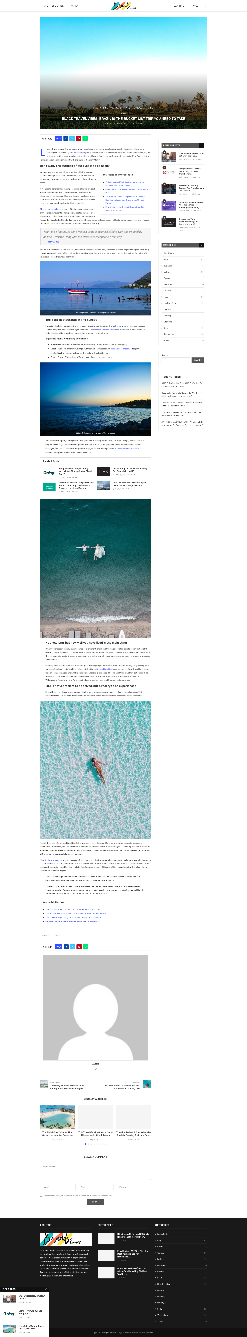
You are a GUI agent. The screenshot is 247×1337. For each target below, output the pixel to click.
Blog (184, 259)
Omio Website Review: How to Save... (32, 1297)
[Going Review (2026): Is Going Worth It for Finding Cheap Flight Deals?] (49, 473)
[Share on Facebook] (65, 138)
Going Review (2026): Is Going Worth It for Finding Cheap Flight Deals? (75, 471)
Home (45, 5)
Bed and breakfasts (105, 669)
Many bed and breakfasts (51, 860)
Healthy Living (184, 303)
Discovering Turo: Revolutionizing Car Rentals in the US (188, 221)
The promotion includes (50, 209)
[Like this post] (59, 138)
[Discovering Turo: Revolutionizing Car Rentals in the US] (103, 471)
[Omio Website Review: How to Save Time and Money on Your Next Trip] (169, 157)
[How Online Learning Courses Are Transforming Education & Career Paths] (169, 189)
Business (184, 265)
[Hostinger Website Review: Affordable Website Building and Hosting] (169, 206)
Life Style (58, 5)
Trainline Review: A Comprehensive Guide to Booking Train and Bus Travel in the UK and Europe (125, 199)
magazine (46, 935)
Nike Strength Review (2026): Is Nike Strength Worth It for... (133, 1235)
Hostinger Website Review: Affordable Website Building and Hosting (191, 205)
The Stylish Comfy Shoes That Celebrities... (31, 1327)
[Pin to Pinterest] (78, 138)
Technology (184, 334)
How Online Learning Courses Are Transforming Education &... (191, 188)
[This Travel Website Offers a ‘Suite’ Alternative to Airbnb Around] (95, 1117)
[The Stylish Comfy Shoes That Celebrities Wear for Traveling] (57, 1117)
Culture (184, 272)
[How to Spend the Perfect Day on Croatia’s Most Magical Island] (103, 485)
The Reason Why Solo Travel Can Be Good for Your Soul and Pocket (75, 913)
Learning (179, 5)
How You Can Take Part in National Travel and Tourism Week (72, 921)
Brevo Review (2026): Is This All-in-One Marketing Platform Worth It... (132, 1271)
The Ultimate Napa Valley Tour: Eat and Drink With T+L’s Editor (73, 917)
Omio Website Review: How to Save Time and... (191, 154)
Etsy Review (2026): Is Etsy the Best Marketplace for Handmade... (132, 1254)
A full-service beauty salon (127, 448)
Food (184, 297)
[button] (43, 1124)
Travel (194, 5)
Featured (184, 284)
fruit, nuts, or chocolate (121, 348)
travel (57, 935)
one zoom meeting (77, 152)
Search (165, 355)
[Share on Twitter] (72, 138)
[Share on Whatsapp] (85, 138)
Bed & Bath (184, 253)
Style (184, 328)
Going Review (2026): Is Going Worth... (30, 1312)
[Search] (205, 6)
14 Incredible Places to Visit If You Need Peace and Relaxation (73, 909)
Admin (109, 123)
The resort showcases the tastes (104, 329)
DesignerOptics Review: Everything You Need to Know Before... (190, 171)
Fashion (74, 5)
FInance (184, 290)
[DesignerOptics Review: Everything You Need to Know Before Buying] (169, 172)
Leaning (184, 309)
